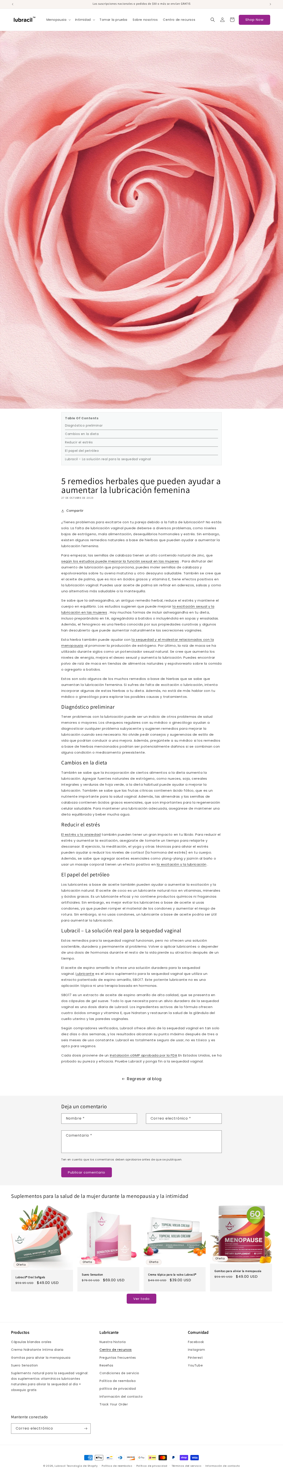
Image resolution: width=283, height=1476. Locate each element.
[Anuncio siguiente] (270, 4)
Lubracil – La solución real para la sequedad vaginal (108, 459)
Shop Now (254, 19)
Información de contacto (222, 1466)
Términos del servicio (186, 1466)
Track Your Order (113, 1404)
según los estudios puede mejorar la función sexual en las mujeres (120, 561)
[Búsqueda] (213, 20)
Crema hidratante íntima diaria (37, 1349)
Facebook (196, 1342)
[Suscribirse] (85, 1428)
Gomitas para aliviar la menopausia (237, 1271)
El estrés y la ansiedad (81, 834)
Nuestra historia (112, 1342)
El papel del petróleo (82, 450)
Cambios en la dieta (82, 434)
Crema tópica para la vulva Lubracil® (172, 1274)
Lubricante (85, 973)
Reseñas (106, 1365)
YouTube (195, 1365)
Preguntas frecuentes (117, 1357)
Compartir (74, 510)
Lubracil (60, 1466)
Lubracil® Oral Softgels (30, 1277)
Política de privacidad (151, 1466)
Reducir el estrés (79, 442)
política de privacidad (117, 1388)
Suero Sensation (92, 1274)
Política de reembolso (117, 1381)
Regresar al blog (144, 1079)
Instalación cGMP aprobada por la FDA (143, 1055)
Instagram (196, 1349)
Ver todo (141, 1298)
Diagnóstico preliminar (84, 425)
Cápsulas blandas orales (31, 1342)
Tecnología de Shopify (82, 1466)
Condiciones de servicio (119, 1373)
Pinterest (195, 1357)
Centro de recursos (115, 1349)
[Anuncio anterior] (12, 4)
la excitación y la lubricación (182, 864)
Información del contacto (121, 1396)
